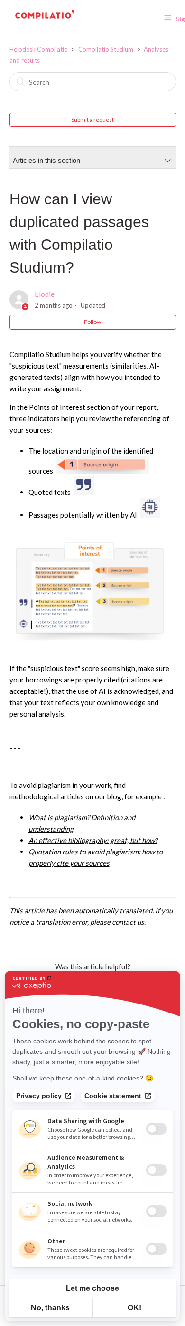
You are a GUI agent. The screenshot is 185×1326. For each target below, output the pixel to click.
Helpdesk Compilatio (38, 49)
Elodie (45, 294)
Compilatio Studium (106, 49)
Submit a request (92, 119)
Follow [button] (92, 321)
